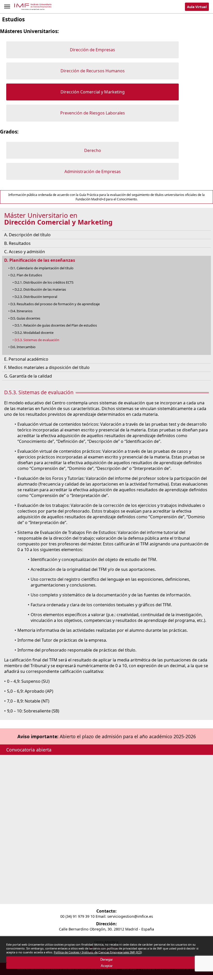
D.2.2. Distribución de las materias (40, 289)
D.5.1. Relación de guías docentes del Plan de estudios (56, 325)
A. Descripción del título (27, 235)
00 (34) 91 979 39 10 (77, 916)
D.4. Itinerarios (21, 311)
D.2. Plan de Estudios (26, 275)
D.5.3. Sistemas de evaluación (37, 339)
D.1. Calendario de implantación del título (42, 268)
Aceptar (106, 966)
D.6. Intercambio (23, 347)
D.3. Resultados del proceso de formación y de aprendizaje (55, 304)
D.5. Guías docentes (25, 318)
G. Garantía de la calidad (28, 376)
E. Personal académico (26, 359)
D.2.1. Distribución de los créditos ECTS (44, 282)
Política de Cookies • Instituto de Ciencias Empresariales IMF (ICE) (98, 952)
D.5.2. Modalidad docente (34, 332)
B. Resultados (17, 243)
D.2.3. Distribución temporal (36, 296)
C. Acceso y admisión (24, 251)
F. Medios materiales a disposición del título (47, 367)
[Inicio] (33, 7)
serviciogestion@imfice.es (130, 916)
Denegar (106, 959)
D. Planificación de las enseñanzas (39, 260)
